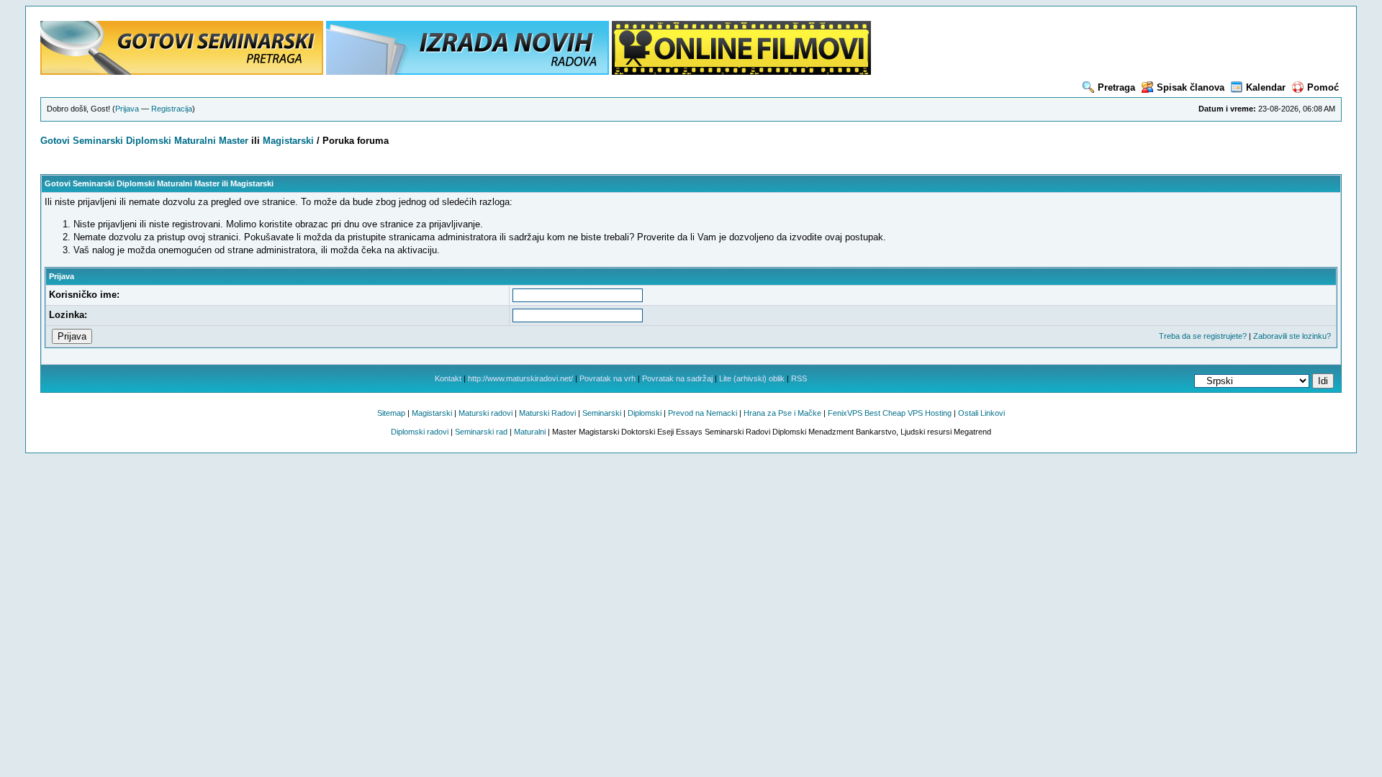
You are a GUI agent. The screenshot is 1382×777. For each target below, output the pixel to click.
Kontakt (448, 378)
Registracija (171, 108)
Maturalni (195, 140)
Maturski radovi (485, 413)
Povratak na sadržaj (677, 378)
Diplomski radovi (419, 431)
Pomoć (1323, 87)
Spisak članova (1190, 87)
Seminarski (98, 140)
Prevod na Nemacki (702, 413)
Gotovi (56, 140)
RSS (799, 378)
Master (233, 140)
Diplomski (148, 140)
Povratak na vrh (607, 378)
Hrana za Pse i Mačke (782, 413)
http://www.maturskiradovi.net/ (520, 378)
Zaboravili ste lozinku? (1292, 336)
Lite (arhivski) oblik (752, 378)
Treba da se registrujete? (1203, 336)
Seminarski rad (481, 431)
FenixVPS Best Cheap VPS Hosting (890, 413)
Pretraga (1116, 87)
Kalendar (1266, 87)
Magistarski (288, 140)
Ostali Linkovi (981, 413)
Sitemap (391, 413)
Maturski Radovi (547, 413)
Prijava (127, 108)
